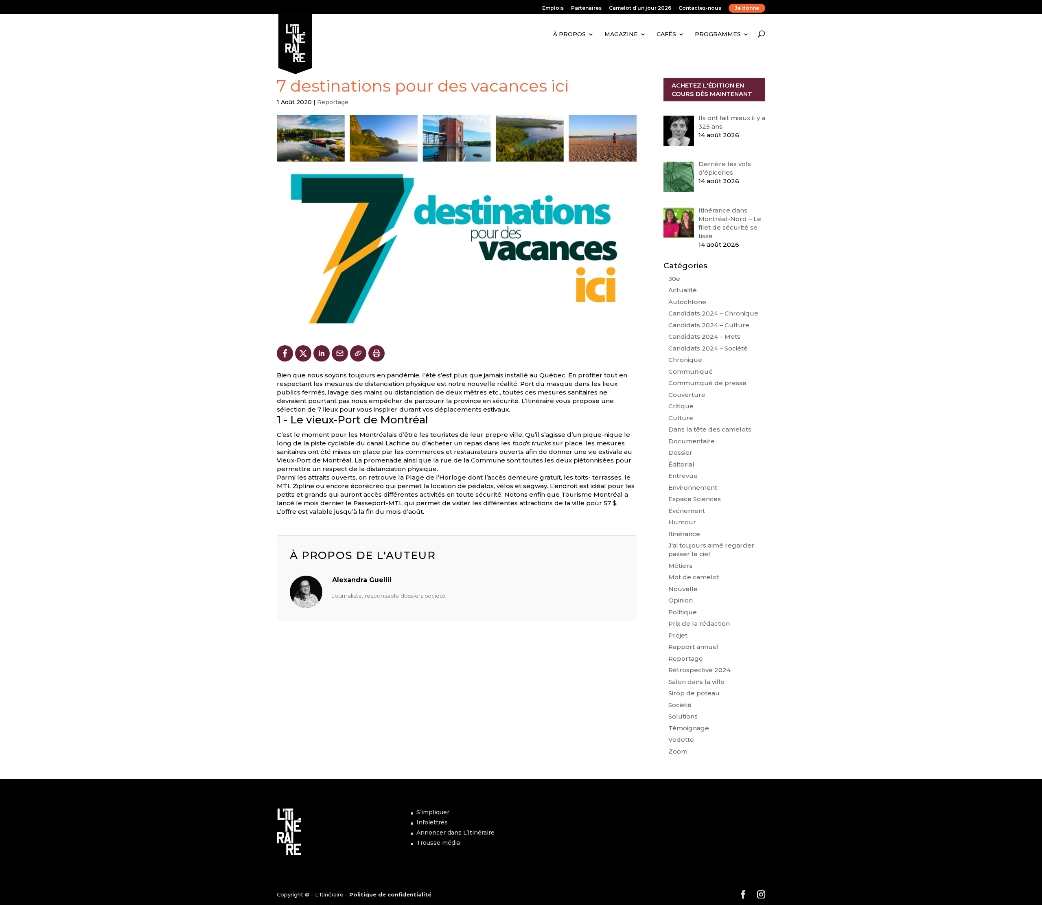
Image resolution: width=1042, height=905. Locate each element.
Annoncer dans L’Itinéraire (455, 832)
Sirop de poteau (694, 693)
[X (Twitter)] (303, 353)
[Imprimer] (376, 353)
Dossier (680, 452)
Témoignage (688, 728)
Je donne (747, 8)
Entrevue (683, 476)
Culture (680, 418)
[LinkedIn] (321, 353)
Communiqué (690, 371)
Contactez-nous (700, 8)
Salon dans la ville (696, 682)
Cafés (666, 34)
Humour (682, 522)
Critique (681, 406)
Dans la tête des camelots (709, 429)
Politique (682, 612)
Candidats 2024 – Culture (708, 325)
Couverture (686, 395)
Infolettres (432, 822)
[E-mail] (340, 353)
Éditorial (681, 464)
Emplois (553, 8)
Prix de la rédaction (699, 623)
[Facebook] (285, 353)
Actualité (682, 290)
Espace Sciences (694, 499)
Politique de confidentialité (390, 894)
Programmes (718, 34)
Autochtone (687, 302)
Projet (677, 635)
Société (680, 705)
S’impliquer (432, 812)
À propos (569, 34)
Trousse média (438, 842)
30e (674, 279)
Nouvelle (683, 589)
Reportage (332, 102)
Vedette (681, 739)
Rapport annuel (693, 647)
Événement (686, 511)
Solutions (683, 716)
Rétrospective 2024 (699, 670)
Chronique (685, 360)
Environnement (692, 487)
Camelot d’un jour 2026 (640, 8)
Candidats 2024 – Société (708, 348)
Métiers (680, 566)
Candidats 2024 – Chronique (713, 313)
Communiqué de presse (707, 383)
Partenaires (586, 8)
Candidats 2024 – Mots (704, 336)
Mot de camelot (693, 577)
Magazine (621, 34)
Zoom (677, 751)
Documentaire (691, 441)
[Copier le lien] (358, 353)
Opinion (680, 600)
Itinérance (684, 534)
